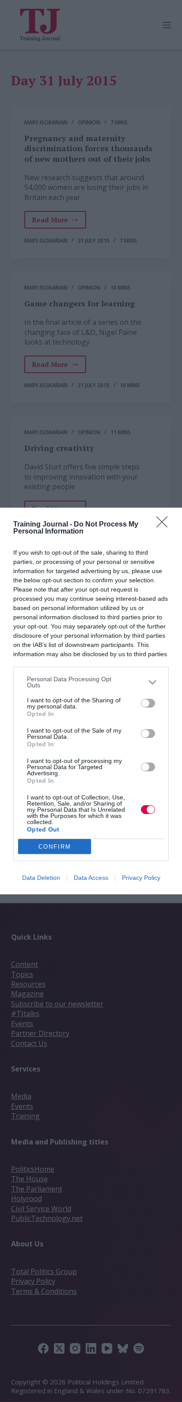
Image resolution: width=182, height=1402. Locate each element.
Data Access (91, 877)
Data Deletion (41, 877)
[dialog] (91, 701)
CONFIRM (54, 846)
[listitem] (91, 682)
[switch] (148, 703)
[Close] (164, 524)
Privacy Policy (141, 877)
